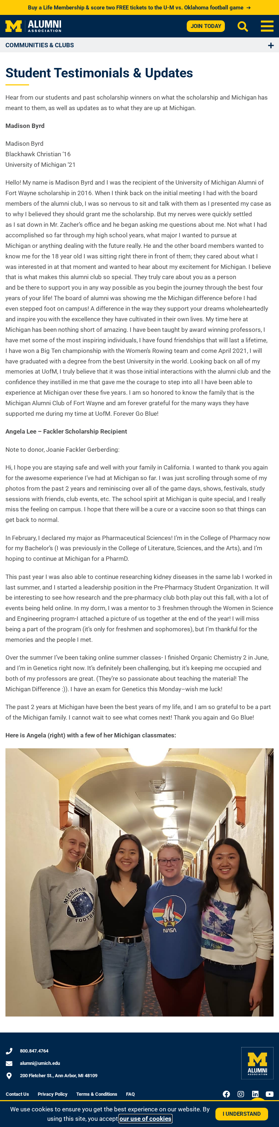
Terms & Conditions (96, 1094)
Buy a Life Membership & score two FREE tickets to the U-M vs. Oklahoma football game (139, 7)
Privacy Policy (53, 1094)
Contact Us (17, 1094)
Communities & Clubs (39, 45)
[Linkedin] (255, 1094)
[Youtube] (270, 1094)
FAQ (130, 1094)
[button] (267, 26)
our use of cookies (145, 1118)
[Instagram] (240, 1094)
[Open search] (243, 26)
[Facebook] (226, 1094)
